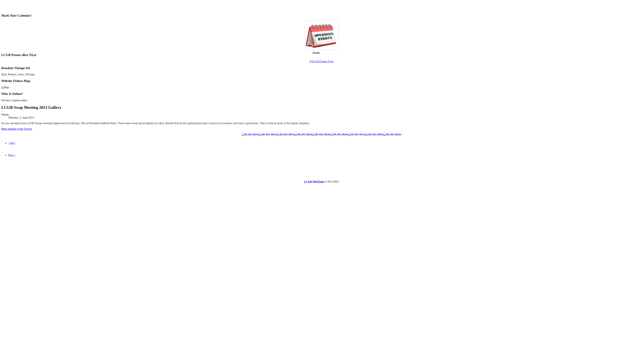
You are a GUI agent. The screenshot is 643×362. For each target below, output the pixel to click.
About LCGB (258, 53)
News (246, 53)
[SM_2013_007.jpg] (357, 134)
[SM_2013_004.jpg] (304, 134)
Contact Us (394, 53)
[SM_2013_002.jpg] (268, 134)
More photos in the (16, 129)
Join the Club (294, 53)
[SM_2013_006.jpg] (339, 134)
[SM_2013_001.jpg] (250, 134)
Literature (358, 53)
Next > (11, 155)
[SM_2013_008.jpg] (375, 134)
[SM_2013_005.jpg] (321, 134)
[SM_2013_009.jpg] (392, 134)
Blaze (307, 53)
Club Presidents (276, 53)
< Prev (11, 143)
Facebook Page (342, 53)
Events (316, 53)
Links (383, 53)
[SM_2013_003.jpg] (286, 134)
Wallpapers (371, 53)
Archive (327, 53)
